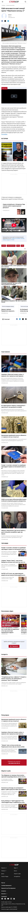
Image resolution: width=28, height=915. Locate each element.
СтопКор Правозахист (6, 885)
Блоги (15, 871)
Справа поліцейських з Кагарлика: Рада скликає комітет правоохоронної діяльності (14, 206)
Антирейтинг (17, 876)
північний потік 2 (11, 245)
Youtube (22, 238)
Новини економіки (10, 5)
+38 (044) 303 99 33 (14, 763)
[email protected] (13, 909)
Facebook (18, 238)
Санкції (3, 245)
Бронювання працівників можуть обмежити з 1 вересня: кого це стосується (13, 436)
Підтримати (15, 646)
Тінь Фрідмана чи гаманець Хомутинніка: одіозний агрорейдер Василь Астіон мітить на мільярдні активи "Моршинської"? (13, 776)
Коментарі (7, 319)
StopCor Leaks (6, 771)
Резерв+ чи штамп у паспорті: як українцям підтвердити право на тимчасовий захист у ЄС (13, 466)
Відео (15, 868)
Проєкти (3, 868)
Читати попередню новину (8, 306)
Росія (18, 245)
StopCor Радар (4, 876)
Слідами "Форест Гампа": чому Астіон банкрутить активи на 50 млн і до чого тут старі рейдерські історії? (13, 562)
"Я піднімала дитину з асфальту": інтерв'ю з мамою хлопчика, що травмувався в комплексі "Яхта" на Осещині (13, 678)
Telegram (14, 238)
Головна (3, 5)
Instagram (8, 240)
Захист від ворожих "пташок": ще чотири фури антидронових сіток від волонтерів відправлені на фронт (10, 630)
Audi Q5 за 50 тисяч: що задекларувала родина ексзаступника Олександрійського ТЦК (13, 575)
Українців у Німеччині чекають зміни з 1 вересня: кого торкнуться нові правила (12, 375)
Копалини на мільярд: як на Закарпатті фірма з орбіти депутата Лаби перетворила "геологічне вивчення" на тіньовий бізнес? (13, 789)
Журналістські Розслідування (8, 888)
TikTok (12, 240)
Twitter (4, 240)
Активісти (3, 891)
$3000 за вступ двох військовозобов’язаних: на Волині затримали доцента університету (14, 500)
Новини (3, 871)
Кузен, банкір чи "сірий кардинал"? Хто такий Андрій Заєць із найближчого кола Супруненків (12, 802)
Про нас (3, 883)
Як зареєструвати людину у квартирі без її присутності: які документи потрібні (13, 406)
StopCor (10, 14)
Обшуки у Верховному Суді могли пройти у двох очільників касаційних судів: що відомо (13, 532)
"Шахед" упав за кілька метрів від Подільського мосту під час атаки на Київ (12, 746)
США (22, 245)
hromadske (4, 134)
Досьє (2, 873)
